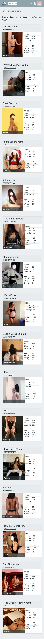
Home (4, 11)
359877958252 (10, 68)
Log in (35, 3)
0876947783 (9, 375)
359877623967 (10, 606)
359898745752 (9, 414)
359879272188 (9, 29)
